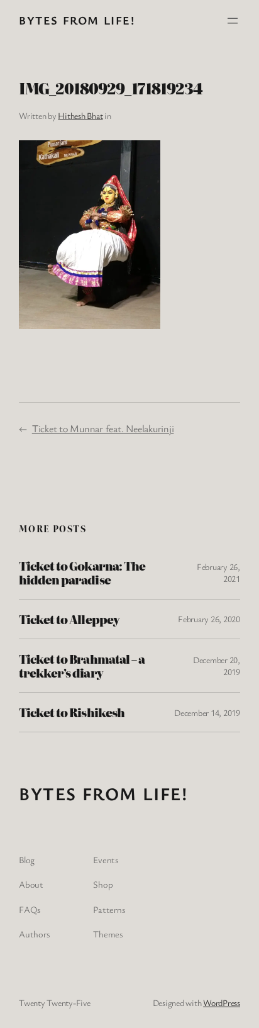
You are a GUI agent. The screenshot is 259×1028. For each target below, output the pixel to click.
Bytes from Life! (77, 20)
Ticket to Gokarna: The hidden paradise (82, 572)
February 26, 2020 (209, 619)
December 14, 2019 (207, 712)
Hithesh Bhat (80, 115)
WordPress (221, 1002)
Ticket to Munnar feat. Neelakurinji (103, 428)
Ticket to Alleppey (69, 619)
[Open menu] (232, 20)
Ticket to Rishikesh (71, 712)
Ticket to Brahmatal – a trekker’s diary (82, 665)
